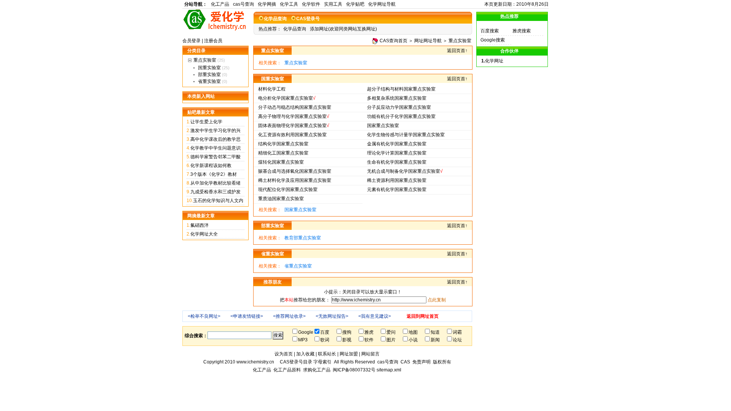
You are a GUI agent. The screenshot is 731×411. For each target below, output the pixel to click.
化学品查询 (275, 18)
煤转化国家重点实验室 (281, 162)
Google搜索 (492, 40)
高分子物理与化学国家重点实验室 (292, 116)
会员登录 (191, 40)
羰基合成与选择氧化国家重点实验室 (294, 171)
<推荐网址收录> (289, 316)
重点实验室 (459, 40)
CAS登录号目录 (296, 362)
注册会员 (213, 40)
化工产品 (220, 4)
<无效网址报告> (332, 316)
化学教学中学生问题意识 (215, 148)
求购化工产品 (316, 370)
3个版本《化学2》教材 (213, 174)
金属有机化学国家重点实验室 (396, 144)
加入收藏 (305, 354)
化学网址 (494, 61)
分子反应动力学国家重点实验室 (399, 107)
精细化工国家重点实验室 (283, 153)
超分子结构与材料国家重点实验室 (401, 89)
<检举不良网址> (204, 316)
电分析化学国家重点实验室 (285, 98)
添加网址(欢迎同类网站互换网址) (343, 29)
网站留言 (370, 354)
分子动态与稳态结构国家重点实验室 (294, 107)
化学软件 (311, 4)
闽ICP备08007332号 (354, 370)
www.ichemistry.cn (255, 362)
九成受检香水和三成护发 (215, 191)
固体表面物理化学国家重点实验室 (292, 125)
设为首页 (284, 354)
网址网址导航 (428, 40)
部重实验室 (209, 74)
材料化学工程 (272, 89)
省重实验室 (209, 81)
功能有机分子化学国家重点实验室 (401, 116)
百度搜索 (489, 30)
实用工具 (333, 4)
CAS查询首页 (393, 40)
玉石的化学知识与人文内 (218, 200)
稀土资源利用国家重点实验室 (396, 180)
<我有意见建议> (374, 316)
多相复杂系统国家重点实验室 (396, 98)
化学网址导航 (382, 4)
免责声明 (421, 362)
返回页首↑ (457, 50)
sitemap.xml (389, 370)
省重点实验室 (298, 266)
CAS (405, 362)
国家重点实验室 (383, 125)
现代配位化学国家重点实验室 (288, 189)
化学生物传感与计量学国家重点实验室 (406, 134)
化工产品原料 (287, 370)
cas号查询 (243, 4)
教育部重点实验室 (302, 238)
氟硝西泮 (199, 225)
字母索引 (322, 362)
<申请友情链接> (246, 316)
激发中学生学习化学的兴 (215, 130)
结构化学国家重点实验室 (283, 144)
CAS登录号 (308, 18)
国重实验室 (209, 67)
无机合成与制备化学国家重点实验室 (403, 171)
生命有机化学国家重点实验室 (396, 162)
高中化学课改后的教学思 (215, 139)
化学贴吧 (355, 4)
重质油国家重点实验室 (281, 198)
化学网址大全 (204, 234)
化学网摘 (267, 4)
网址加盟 (349, 354)
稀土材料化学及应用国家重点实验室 (294, 180)
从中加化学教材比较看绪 (215, 183)
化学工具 (289, 4)
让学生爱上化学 (206, 121)
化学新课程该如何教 (210, 165)
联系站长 (327, 354)
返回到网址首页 (423, 316)
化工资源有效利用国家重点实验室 (292, 134)
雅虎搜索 (521, 30)
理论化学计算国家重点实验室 (396, 153)
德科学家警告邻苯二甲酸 (215, 156)
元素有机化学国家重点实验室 (396, 189)
